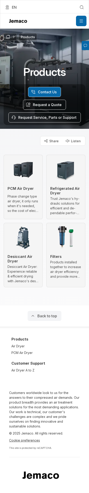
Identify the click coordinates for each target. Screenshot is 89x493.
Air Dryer (18, 346)
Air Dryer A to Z (22, 370)
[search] (81, 7)
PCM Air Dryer (22, 353)
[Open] (81, 21)
